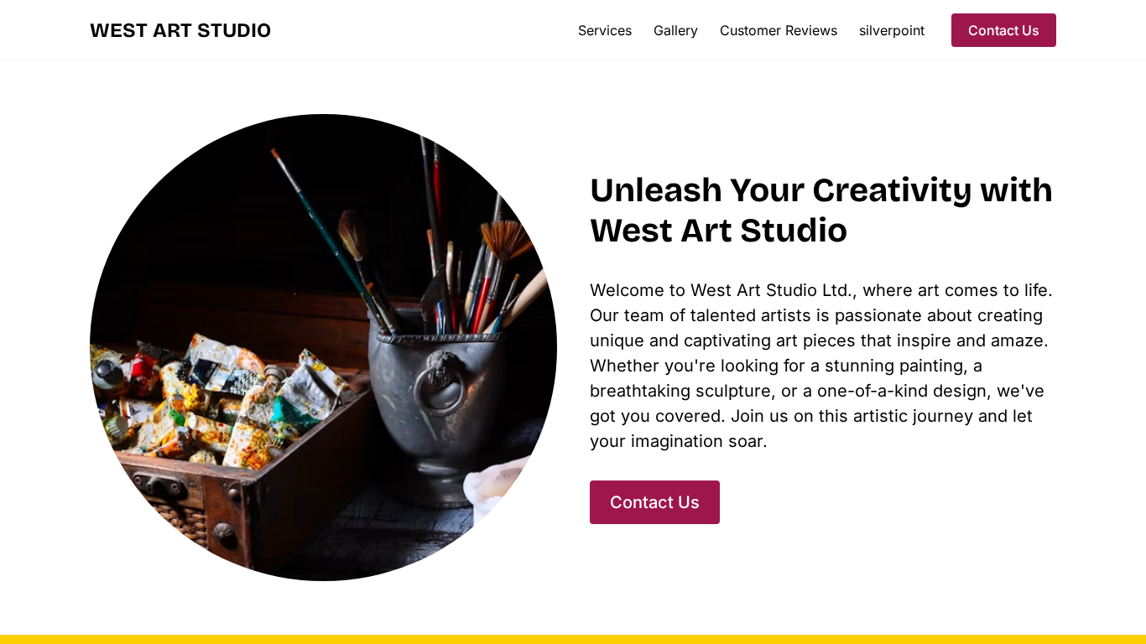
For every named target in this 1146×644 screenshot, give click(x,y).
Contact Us (1003, 30)
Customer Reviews (778, 30)
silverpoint (892, 30)
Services (605, 30)
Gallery (676, 30)
